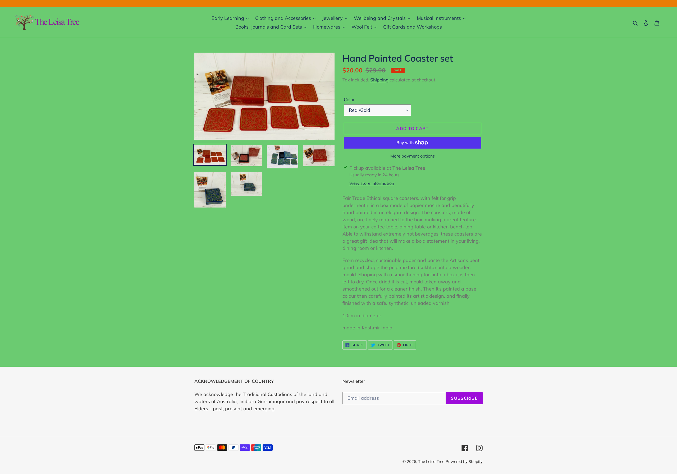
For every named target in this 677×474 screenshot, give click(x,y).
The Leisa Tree (431, 461)
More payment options (412, 156)
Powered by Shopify (464, 461)
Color (349, 99)
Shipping (379, 79)
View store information (371, 183)
